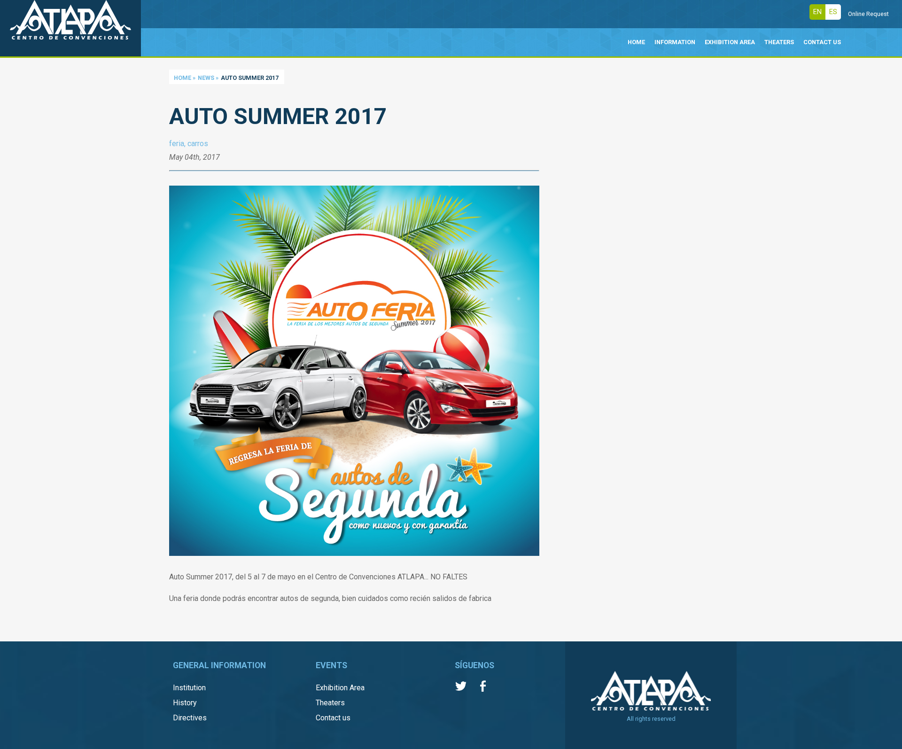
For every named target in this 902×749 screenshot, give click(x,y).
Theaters (330, 702)
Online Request (868, 13)
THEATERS (779, 42)
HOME (636, 42)
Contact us (333, 717)
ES (833, 12)
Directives (190, 717)
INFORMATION (674, 42)
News (206, 77)
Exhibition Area (340, 687)
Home (182, 77)
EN (817, 12)
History (185, 702)
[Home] (70, 28)
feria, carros (188, 143)
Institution (189, 687)
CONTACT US (822, 42)
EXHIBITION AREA (730, 42)
